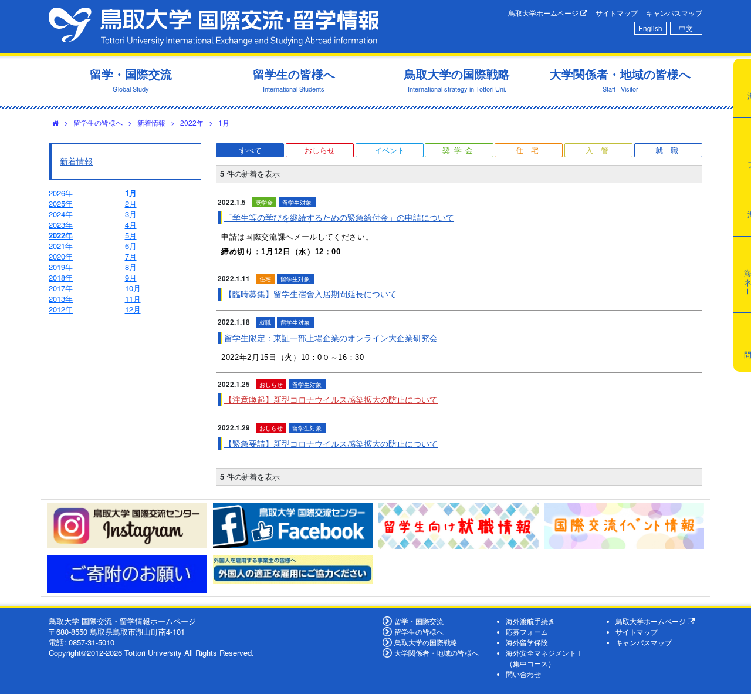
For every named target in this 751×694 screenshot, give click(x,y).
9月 (131, 277)
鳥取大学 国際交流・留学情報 (213, 27)
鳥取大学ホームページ (544, 13)
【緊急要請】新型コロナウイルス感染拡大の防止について (331, 443)
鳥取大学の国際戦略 (426, 642)
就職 (670, 150)
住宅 (531, 150)
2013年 (61, 298)
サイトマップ (617, 13)
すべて (250, 150)
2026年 (61, 192)
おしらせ (320, 150)
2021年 (61, 245)
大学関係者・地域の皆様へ (436, 653)
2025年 (61, 203)
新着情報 (151, 122)
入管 (601, 150)
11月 (133, 298)
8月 (131, 266)
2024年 (61, 214)
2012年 (61, 309)
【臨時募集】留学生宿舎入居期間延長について (310, 293)
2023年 (61, 224)
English (650, 28)
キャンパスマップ (674, 13)
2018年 (61, 277)
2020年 (61, 256)
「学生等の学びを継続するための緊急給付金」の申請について (339, 217)
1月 (223, 122)
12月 (133, 309)
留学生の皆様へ (98, 122)
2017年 (61, 288)
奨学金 (459, 150)
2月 (131, 203)
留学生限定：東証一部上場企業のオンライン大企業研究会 (331, 337)
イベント (389, 150)
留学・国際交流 (419, 621)
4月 (131, 224)
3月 (131, 214)
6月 (131, 245)
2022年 (192, 122)
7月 (131, 256)
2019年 (61, 266)
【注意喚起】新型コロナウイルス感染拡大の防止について (331, 399)
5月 (131, 235)
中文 (686, 28)
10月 (133, 288)
